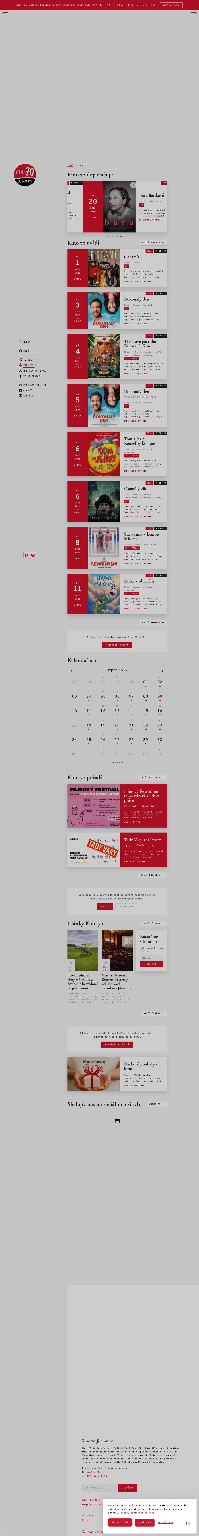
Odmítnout (145, 1522)
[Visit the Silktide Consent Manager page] (188, 1523)
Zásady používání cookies (137, 1513)
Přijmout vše (120, 1522)
